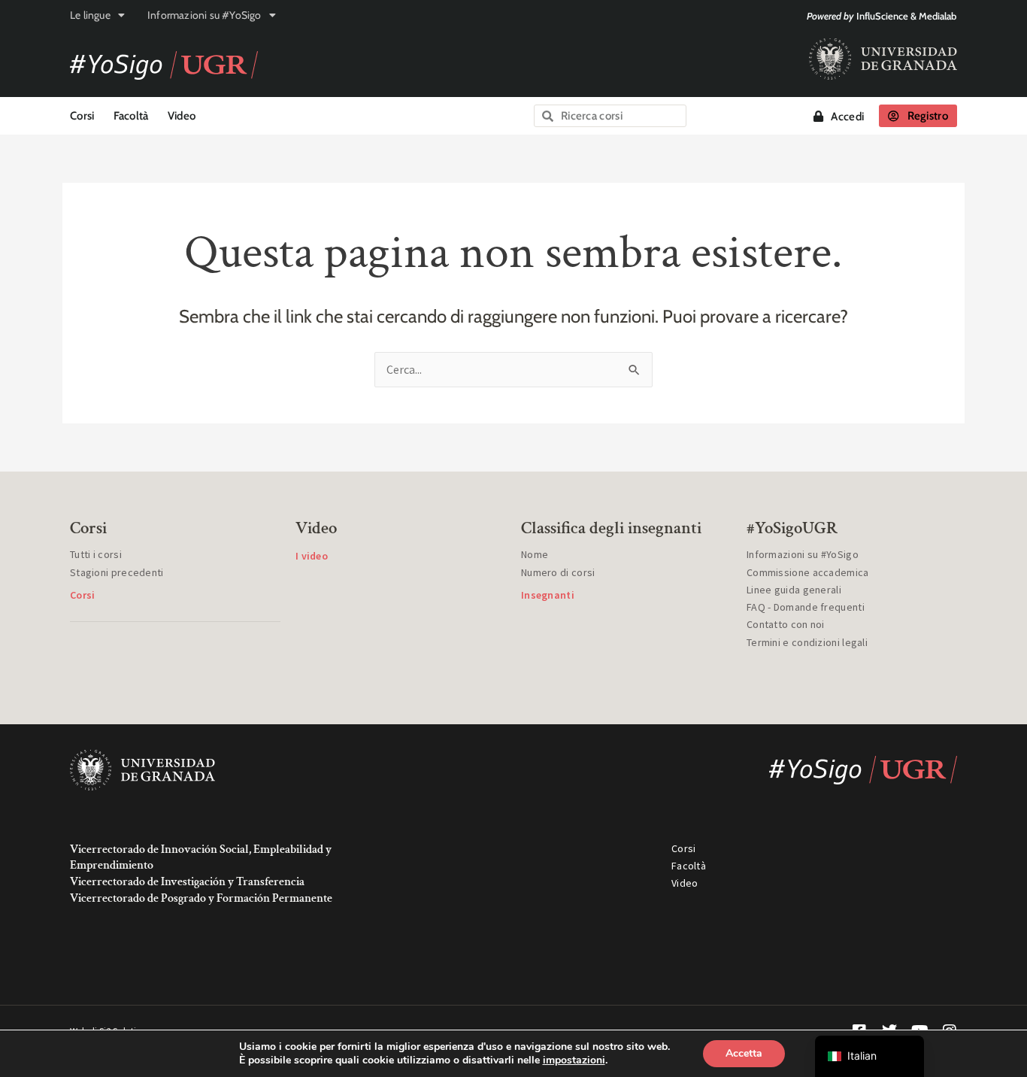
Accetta (744, 1053)
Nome (534, 554)
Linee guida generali (794, 589)
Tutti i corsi (96, 554)
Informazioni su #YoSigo (204, 15)
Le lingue (90, 15)
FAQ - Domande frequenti (806, 607)
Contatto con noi (786, 624)
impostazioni (574, 1060)
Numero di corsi (558, 572)
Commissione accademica (808, 572)
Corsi (82, 116)
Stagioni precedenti (117, 572)
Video (182, 116)
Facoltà (131, 116)
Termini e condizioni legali (807, 642)
